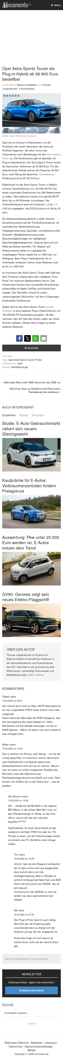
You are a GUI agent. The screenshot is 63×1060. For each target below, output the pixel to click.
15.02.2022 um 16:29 (24, 858)
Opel (19, 363)
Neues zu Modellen (27, 84)
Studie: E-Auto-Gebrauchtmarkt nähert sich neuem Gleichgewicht (31, 428)
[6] (18, 96)
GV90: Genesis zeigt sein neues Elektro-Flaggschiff (25, 596)
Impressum (51, 1042)
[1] (4, 96)
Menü (57, 5)
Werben (31, 1050)
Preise (38, 359)
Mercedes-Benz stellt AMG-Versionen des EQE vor (33, 382)
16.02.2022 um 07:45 (24, 914)
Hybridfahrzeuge (19, 367)
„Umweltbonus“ (47, 174)
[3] (10, 96)
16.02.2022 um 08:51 (12, 700)
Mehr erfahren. (36, 675)
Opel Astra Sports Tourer (21, 359)
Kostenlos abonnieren (31, 990)
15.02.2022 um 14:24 (12, 748)
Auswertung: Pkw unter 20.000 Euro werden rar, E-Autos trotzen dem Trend (30, 542)
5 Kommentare (26, 88)
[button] (57, 110)
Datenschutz (16, 1046)
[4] (13, 96)
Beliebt (23, 415)
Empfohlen (9, 415)
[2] (7, 96)
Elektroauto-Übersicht (17, 1042)
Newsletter (33, 348)
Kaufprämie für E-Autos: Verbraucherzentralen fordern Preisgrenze (29, 485)
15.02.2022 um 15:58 (18, 800)
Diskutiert (38, 415)
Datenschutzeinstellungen (39, 1046)
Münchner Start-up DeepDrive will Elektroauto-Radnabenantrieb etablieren (35, 390)
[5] (16, 96)
